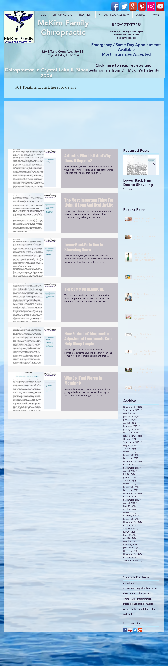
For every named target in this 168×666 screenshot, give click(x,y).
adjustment (129, 583)
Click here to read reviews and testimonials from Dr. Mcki (120, 68)
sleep (154, 609)
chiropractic (129, 593)
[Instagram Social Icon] (151, 6)
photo (133, 609)
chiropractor (144, 593)
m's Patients (147, 70)
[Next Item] (154, 165)
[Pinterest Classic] (142, 6)
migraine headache (133, 603)
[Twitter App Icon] (124, 6)
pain (125, 609)
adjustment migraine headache (140, 588)
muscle (149, 603)
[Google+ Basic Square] (140, 630)
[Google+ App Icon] (133, 6)
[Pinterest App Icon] (130, 630)
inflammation (144, 598)
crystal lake (129, 598)
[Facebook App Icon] (115, 6)
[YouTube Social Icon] (160, 6)
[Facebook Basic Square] (125, 630)
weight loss (129, 614)
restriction (143, 609)
